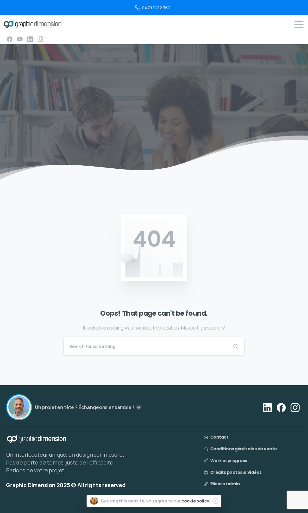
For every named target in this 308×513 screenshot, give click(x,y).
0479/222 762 (156, 8)
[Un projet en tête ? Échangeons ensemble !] (19, 407)
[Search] (236, 346)
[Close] (215, 501)
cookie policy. (195, 501)
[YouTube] (20, 39)
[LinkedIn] (30, 39)
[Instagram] (40, 39)
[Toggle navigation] (299, 25)
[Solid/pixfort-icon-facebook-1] (281, 407)
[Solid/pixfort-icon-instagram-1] (295, 407)
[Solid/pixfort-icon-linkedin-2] (267, 407)
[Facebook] (10, 39)
